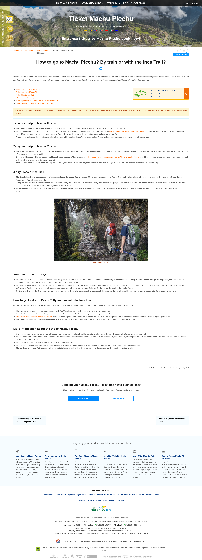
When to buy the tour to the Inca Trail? (172, 420)
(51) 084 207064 (79, 525)
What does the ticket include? (114, 500)
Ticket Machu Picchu (101, 18)
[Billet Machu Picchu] (101, 31)
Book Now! (193, 3)
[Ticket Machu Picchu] (96, 31)
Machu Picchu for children (127, 495)
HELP (125, 3)
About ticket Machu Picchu (81, 517)
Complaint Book (113, 517)
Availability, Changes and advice (89, 500)
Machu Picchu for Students (149, 495)
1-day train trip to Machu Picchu (28, 89)
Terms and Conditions (99, 517)
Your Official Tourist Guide (144, 456)
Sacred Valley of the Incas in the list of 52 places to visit (28, 420)
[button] (83, 398)
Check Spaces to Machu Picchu (54, 495)
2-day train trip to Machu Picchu (28, 92)
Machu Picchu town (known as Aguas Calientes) (127, 131)
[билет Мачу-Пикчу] (116, 31)
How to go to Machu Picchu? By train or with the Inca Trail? (38, 101)
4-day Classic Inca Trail (25, 95)
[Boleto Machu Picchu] (85, 31)
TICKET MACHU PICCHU (66, 3)
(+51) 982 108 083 (104, 525)
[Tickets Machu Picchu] (106, 31)
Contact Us (124, 517)
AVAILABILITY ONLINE (91, 3)
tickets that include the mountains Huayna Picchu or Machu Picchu (113, 157)
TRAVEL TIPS (137, 3)
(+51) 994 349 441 (133, 525)
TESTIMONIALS (113, 3)
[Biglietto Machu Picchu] (112, 31)
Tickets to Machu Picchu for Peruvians (102, 495)
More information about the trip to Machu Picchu (34, 103)
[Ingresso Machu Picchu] (90, 31)
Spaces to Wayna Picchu (77, 495)
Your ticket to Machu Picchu (28, 456)
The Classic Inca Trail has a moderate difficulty (34, 317)
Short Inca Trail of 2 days (25, 98)
